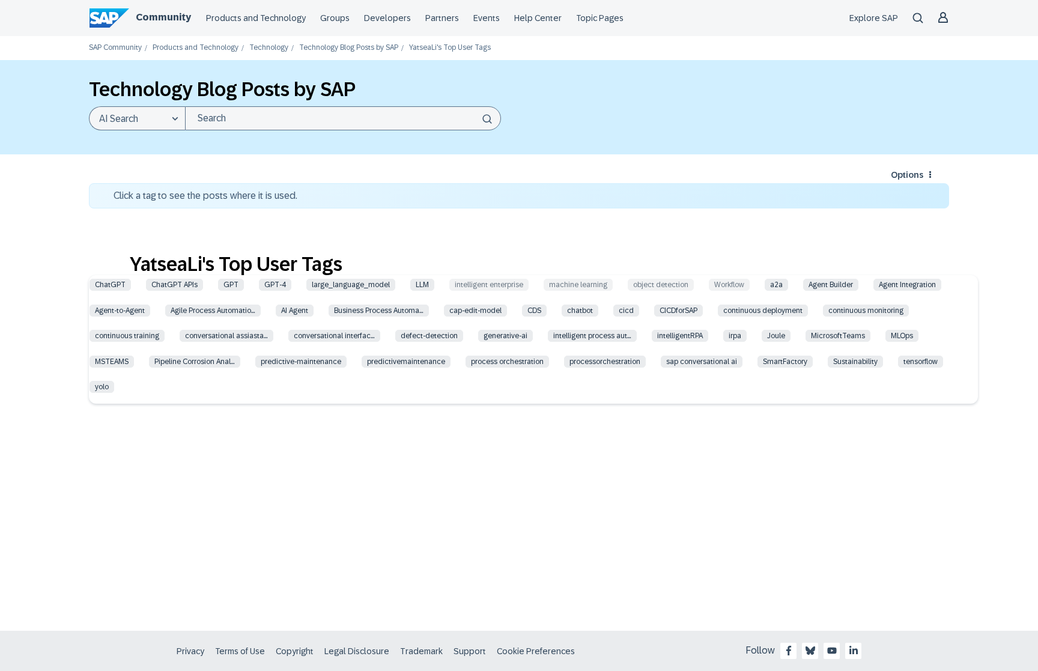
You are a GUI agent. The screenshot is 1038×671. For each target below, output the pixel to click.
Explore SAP (873, 18)
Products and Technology (256, 18)
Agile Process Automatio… (213, 310)
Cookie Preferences (536, 651)
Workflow (729, 285)
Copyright (295, 651)
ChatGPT (110, 285)
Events (486, 18)
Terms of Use (240, 651)
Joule (776, 336)
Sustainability (855, 361)
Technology (268, 48)
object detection (660, 285)
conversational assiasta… (226, 336)
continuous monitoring (865, 310)
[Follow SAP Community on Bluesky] (810, 650)
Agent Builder (831, 285)
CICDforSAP (678, 310)
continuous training (127, 336)
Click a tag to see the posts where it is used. (205, 195)
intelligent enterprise (489, 285)
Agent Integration (907, 285)
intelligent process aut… (592, 336)
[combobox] (343, 118)
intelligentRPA (680, 336)
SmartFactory (785, 361)
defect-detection (429, 336)
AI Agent (294, 310)
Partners (442, 18)
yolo (102, 387)
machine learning (578, 285)
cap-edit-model (475, 310)
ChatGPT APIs (174, 285)
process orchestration (507, 361)
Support (470, 651)
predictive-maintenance (301, 361)
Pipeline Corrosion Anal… (194, 361)
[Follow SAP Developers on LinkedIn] (853, 650)
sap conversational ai (701, 361)
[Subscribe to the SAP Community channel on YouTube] (832, 650)
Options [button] (907, 175)
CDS (534, 310)
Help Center (538, 18)
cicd (626, 310)
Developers (387, 18)
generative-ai (505, 336)
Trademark (421, 651)
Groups (335, 18)
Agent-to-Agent (120, 310)
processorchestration (604, 361)
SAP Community (115, 48)
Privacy (190, 651)
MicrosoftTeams (838, 336)
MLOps (902, 336)
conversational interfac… (334, 336)
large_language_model (351, 285)
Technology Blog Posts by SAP (348, 48)
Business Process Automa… (378, 310)
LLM (422, 285)
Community (163, 17)
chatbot (580, 310)
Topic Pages (600, 18)
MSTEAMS (112, 361)
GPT (230, 285)
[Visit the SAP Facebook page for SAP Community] (789, 650)
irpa (735, 336)
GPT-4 (275, 285)
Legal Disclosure (356, 651)
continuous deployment (763, 310)
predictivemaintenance (406, 361)
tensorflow (920, 361)
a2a (776, 285)
